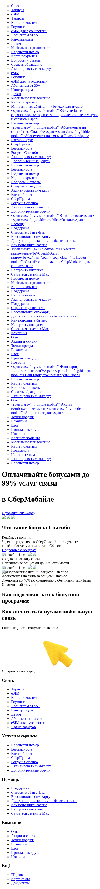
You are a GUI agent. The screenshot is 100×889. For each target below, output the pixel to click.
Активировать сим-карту (31, 69)
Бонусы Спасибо (24, 153)
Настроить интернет (27, 270)
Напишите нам (23, 295)
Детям (16, 43)
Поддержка (20, 228)
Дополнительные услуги (30, 161)
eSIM (15, 14)
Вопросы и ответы (26, 60)
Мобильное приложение (30, 48)
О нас (15, 337)
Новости (18, 362)
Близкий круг (22, 140)
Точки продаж (22, 346)
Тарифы (17, 10)
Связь (15, 6)
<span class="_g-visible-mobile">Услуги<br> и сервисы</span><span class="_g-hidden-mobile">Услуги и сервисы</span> (54, 115)
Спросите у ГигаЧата (28, 232)
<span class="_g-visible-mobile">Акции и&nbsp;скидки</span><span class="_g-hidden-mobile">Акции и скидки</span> (47, 408)
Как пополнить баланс (29, 245)
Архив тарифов (23, 727)
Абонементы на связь (28, 718)
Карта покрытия (24, 22)
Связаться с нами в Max (30, 274)
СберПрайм (20, 144)
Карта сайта (20, 879)
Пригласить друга (25, 358)
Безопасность (21, 148)
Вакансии (19, 350)
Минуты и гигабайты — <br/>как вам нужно (47, 106)
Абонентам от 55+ (25, 35)
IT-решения (20, 875)
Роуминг (18, 27)
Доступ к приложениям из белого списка (44, 241)
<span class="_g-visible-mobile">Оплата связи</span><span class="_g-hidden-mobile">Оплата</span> (52, 218)
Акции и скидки (24, 341)
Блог (15, 354)
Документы (20, 883)
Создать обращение (26, 64)
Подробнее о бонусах (19, 550)
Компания (19, 333)
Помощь (17, 224)
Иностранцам (22, 39)
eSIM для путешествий (29, 31)
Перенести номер (25, 52)
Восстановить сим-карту (30, 236)
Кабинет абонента (25, 438)
